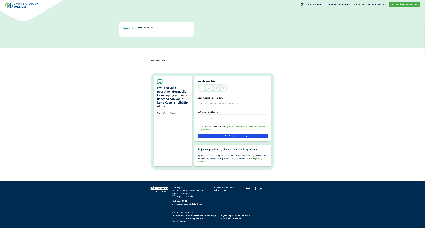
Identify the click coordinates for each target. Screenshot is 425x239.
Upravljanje (359, 4)
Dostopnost (177, 215)
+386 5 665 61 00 (179, 200)
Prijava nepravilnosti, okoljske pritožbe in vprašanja (235, 217)
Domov (126, 28)
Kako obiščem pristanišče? (404, 4)
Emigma (182, 221)
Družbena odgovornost (339, 4)
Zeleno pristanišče (316, 4)
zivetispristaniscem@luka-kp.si (187, 203)
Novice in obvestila (377, 4)
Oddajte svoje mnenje (232, 136)
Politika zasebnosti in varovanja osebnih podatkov (201, 217)
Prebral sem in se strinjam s (233, 128)
